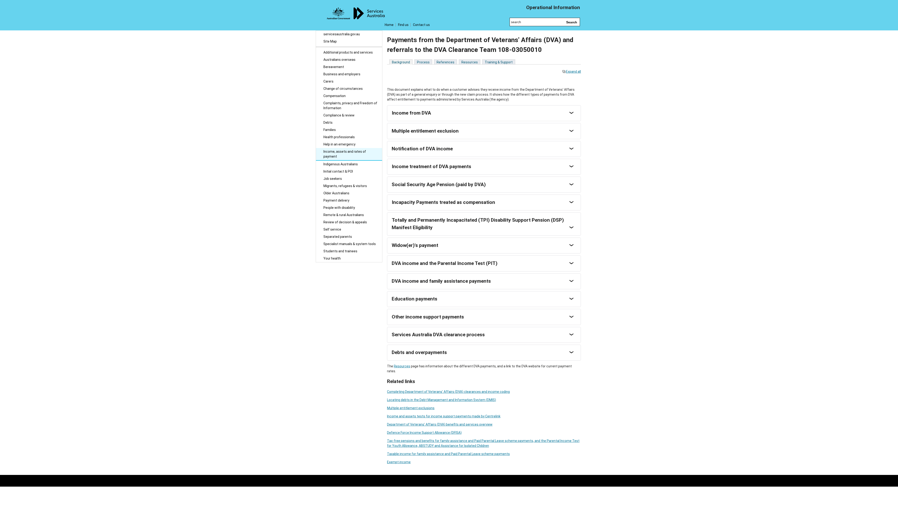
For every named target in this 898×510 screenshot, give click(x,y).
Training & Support (499, 62)
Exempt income (399, 462)
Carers (328, 81)
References (445, 62)
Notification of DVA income (422, 149)
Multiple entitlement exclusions (411, 408)
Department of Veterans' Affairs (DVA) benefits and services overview (439, 424)
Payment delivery (336, 200)
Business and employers (341, 74)
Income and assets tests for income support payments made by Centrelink (443, 416)
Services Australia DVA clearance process (438, 334)
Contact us (421, 25)
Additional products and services (348, 52)
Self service (332, 229)
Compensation (334, 96)
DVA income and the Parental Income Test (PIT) (444, 263)
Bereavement (333, 67)
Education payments (414, 299)
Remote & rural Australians (343, 215)
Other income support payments (428, 317)
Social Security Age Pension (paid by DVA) (439, 184)
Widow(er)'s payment (415, 245)
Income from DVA (411, 113)
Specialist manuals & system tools (349, 244)
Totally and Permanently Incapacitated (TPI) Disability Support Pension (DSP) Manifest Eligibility (478, 223)
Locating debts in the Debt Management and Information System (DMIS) (441, 400)
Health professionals (339, 137)
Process (423, 62)
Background (401, 62)
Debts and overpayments (419, 352)
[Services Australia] (349, 15)
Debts (328, 122)
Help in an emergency (339, 144)
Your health (332, 258)
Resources (469, 62)
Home (389, 25)
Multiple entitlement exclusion (425, 131)
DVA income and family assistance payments (441, 281)
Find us (403, 25)
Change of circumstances (343, 88)
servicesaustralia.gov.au (341, 34)
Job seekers (332, 179)
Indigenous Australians (340, 164)
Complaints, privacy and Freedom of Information (350, 105)
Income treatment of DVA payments (431, 166)
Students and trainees (340, 251)
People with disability (339, 208)
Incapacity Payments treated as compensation (443, 202)
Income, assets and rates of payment (344, 154)
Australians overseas (339, 59)
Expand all (573, 71)
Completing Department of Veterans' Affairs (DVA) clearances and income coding (448, 392)
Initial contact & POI (338, 171)
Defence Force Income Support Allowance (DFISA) (424, 432)
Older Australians (336, 193)
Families (329, 130)
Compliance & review (339, 115)
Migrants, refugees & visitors (345, 186)
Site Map (330, 41)
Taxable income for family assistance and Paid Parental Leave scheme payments (448, 454)
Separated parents (337, 237)
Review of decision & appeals (345, 222)
